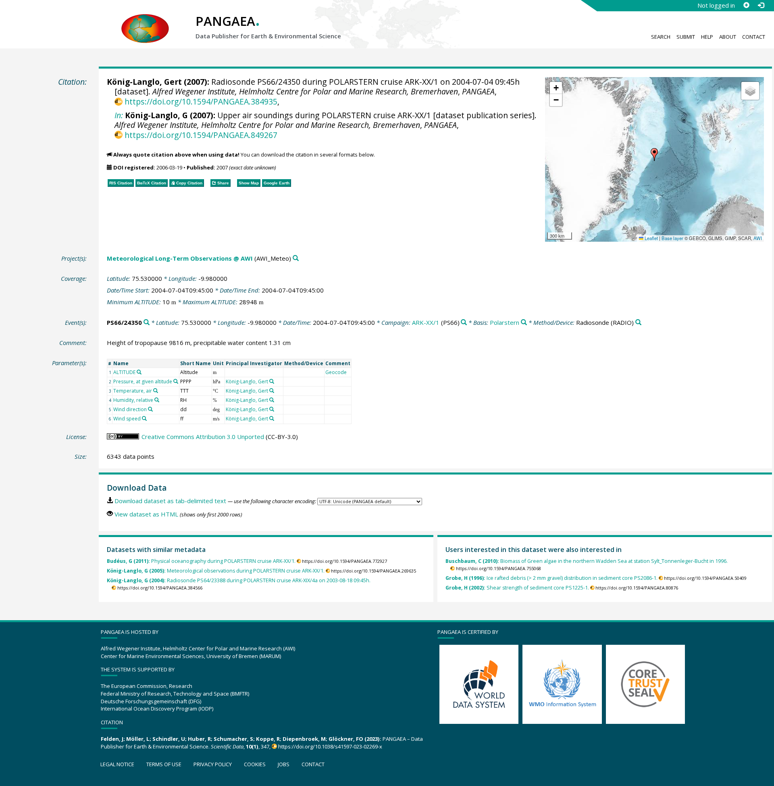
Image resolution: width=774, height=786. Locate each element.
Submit (685, 36)
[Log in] (760, 5)
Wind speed (127, 418)
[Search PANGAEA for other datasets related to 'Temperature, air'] (155, 390)
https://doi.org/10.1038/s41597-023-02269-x (330, 746)
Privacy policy (213, 764)
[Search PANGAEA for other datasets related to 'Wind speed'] (144, 418)
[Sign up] (746, 5)
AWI (757, 238)
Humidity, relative (133, 400)
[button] (654, 154)
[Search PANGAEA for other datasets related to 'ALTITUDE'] (139, 372)
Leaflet (650, 238)
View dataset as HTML (146, 514)
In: (118, 115)
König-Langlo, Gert (144, 81)
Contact (753, 36)
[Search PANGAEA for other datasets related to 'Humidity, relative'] (156, 399)
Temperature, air (132, 390)
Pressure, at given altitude (142, 381)
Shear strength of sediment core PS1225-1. (517, 587)
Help (707, 36)
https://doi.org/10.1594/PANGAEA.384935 (201, 101)
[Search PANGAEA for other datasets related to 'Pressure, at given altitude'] (175, 381)
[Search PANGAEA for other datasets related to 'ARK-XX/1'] (464, 323)
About (727, 36)
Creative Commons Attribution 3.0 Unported (202, 437)
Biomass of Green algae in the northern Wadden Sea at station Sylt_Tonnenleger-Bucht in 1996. (586, 561)
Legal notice (117, 764)
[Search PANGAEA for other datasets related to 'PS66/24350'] (147, 323)
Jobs (283, 764)
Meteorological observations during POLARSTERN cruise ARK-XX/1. (216, 570)
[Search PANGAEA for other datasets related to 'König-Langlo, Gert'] (271, 381)
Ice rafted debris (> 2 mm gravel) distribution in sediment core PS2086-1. (551, 578)
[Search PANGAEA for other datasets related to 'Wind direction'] (150, 409)
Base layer (672, 238)
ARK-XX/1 (425, 322)
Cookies (255, 764)
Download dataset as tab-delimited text (170, 501)
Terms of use (163, 764)
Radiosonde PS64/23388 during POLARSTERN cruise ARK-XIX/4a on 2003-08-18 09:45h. (238, 580)
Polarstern (504, 322)
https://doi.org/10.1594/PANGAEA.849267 (201, 135)
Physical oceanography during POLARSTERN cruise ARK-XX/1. (201, 561)
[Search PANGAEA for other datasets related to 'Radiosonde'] (638, 323)
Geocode (336, 372)
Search (660, 36)
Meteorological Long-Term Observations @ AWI (180, 258)
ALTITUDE (124, 372)
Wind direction (130, 409)
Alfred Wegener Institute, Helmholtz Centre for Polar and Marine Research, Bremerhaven (305, 91)
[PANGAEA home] (145, 21)
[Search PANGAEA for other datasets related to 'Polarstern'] (524, 323)
